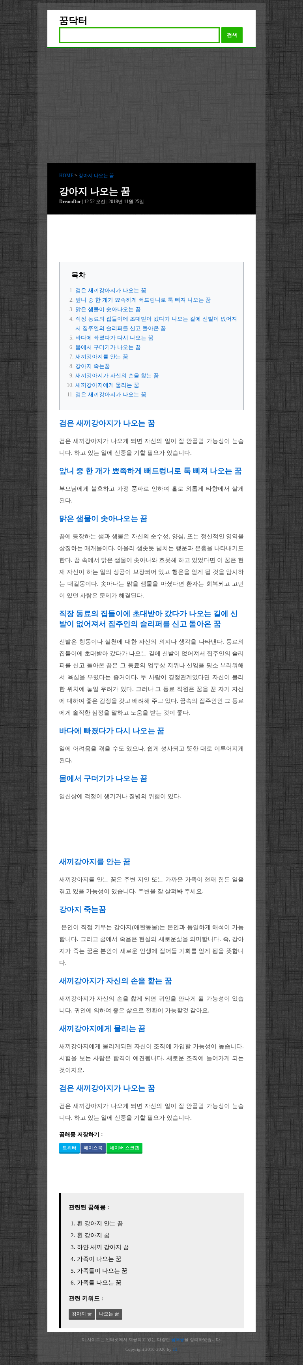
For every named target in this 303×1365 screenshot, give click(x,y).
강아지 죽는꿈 (92, 366)
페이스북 (93, 1147)
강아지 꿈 (82, 1313)
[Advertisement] (151, 107)
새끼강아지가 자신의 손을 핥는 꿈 (117, 376)
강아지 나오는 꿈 (96, 175)
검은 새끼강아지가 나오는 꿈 (110, 290)
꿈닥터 (73, 20)
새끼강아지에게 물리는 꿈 (107, 385)
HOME (66, 175)
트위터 (69, 1147)
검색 (232, 35)
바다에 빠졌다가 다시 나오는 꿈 (114, 338)
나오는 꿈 (109, 1313)
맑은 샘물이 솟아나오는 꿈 (108, 309)
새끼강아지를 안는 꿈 (101, 357)
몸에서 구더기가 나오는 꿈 (108, 347)
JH (175, 1349)
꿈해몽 (177, 1339)
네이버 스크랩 (124, 1147)
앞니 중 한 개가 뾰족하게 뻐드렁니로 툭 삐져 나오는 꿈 (143, 300)
